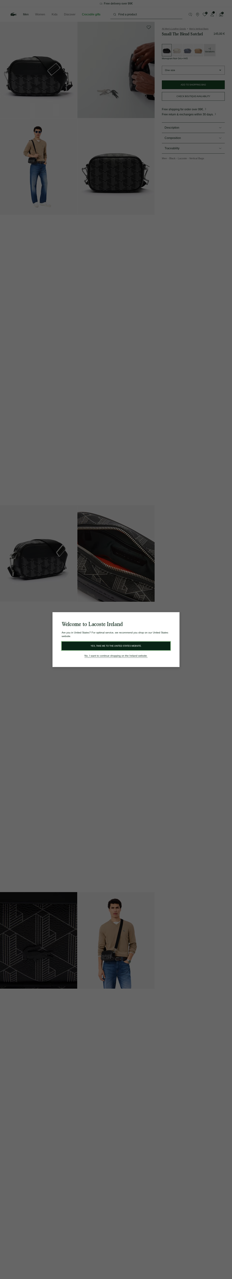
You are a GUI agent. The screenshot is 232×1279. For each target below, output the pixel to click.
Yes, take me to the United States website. (116, 646)
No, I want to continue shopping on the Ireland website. (116, 655)
